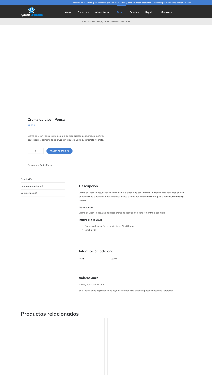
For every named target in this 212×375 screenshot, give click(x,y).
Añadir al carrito (59, 151)
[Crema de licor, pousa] (62, 68)
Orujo (42, 165)
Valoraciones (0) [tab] (29, 193)
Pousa (49, 165)
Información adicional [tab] (32, 186)
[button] (187, 11)
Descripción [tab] (26, 179)
